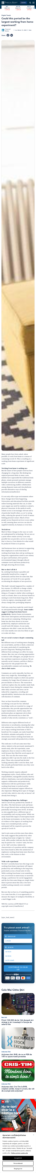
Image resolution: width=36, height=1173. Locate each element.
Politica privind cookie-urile (19, 1153)
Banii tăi (4, 1017)
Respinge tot (18, 1169)
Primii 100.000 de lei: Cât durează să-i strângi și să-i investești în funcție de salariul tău (18, 1022)
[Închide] (33, 1135)
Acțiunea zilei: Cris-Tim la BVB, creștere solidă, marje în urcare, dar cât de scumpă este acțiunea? (18, 1089)
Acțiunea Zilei (6, 1052)
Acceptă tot (18, 1158)
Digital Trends (6, 15)
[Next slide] (33, 8)
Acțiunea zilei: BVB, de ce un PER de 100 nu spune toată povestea (17, 1055)
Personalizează (18, 1163)
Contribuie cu (18, 968)
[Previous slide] (3, 8)
